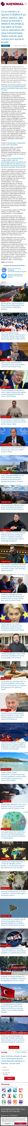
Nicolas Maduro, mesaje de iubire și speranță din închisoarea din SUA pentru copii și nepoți (13, 422)
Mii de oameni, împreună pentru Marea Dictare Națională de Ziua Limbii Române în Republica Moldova (12, 306)
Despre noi (4, 1115)
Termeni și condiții (11, 1121)
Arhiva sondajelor (21, 1052)
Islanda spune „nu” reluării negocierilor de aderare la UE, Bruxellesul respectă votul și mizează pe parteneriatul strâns (12, 627)
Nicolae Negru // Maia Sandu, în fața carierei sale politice (13, 143)
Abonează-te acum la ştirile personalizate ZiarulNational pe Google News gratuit (17, 270)
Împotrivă (6, 1070)
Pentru (5, 1067)
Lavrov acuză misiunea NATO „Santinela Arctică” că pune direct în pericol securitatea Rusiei (13, 365)
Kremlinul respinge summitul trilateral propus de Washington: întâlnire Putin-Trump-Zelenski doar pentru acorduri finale (12, 597)
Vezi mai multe (14, 1047)
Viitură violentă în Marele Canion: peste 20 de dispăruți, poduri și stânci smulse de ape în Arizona (13, 507)
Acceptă (20, 1123)
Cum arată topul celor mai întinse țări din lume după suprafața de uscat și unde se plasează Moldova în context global (13, 835)
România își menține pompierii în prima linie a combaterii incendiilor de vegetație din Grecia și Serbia (13, 978)
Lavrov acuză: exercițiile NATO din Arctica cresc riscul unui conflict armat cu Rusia (13, 450)
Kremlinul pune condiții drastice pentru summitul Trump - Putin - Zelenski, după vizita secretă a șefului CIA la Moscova (13, 716)
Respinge (7, 1123)
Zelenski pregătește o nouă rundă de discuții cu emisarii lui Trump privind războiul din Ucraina (13, 656)
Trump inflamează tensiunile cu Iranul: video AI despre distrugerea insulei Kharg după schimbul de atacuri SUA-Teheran (13, 393)
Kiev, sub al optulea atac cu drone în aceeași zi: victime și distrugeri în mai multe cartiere (13, 893)
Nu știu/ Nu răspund (6, 1073)
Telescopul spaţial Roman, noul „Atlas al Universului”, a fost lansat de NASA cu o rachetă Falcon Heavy (13, 951)
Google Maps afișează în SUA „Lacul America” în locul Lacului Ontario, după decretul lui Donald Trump (13, 806)
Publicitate (13, 1115)
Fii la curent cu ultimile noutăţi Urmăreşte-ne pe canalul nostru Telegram (15, 275)
